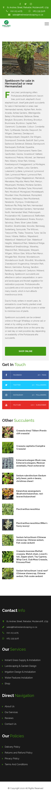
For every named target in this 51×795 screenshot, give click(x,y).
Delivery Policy (12, 746)
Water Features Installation (19, 677)
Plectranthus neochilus (28, 509)
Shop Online (25, 351)
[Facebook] (20, 4)
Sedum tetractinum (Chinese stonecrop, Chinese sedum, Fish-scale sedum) (31, 540)
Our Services (11, 712)
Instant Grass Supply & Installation (23, 660)
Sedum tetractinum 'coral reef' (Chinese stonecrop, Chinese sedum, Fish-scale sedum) (32, 573)
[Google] (31, 4)
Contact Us (10, 724)
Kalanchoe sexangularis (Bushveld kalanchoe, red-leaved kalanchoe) (29, 494)
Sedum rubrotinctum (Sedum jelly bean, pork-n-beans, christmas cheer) (31, 478)
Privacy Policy (12, 758)
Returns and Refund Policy (18, 752)
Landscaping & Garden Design (20, 666)
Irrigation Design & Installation (20, 671)
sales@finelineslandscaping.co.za (22, 627)
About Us (9, 706)
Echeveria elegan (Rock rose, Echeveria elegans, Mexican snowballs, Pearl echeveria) (31, 463)
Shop (7, 683)
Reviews (9, 718)
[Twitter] (25, 4)
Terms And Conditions (16, 764)
